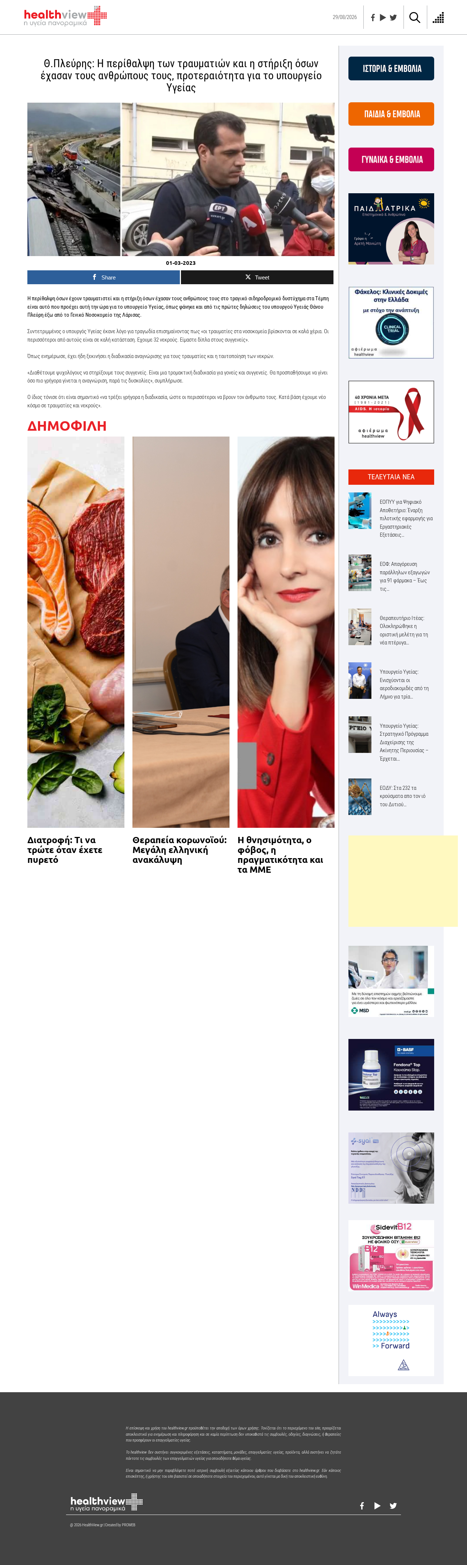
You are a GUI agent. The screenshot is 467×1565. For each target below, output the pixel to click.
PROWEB (128, 1525)
